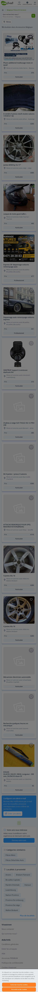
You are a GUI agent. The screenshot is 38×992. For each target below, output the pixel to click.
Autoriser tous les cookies (18, 985)
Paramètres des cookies (19, 989)
